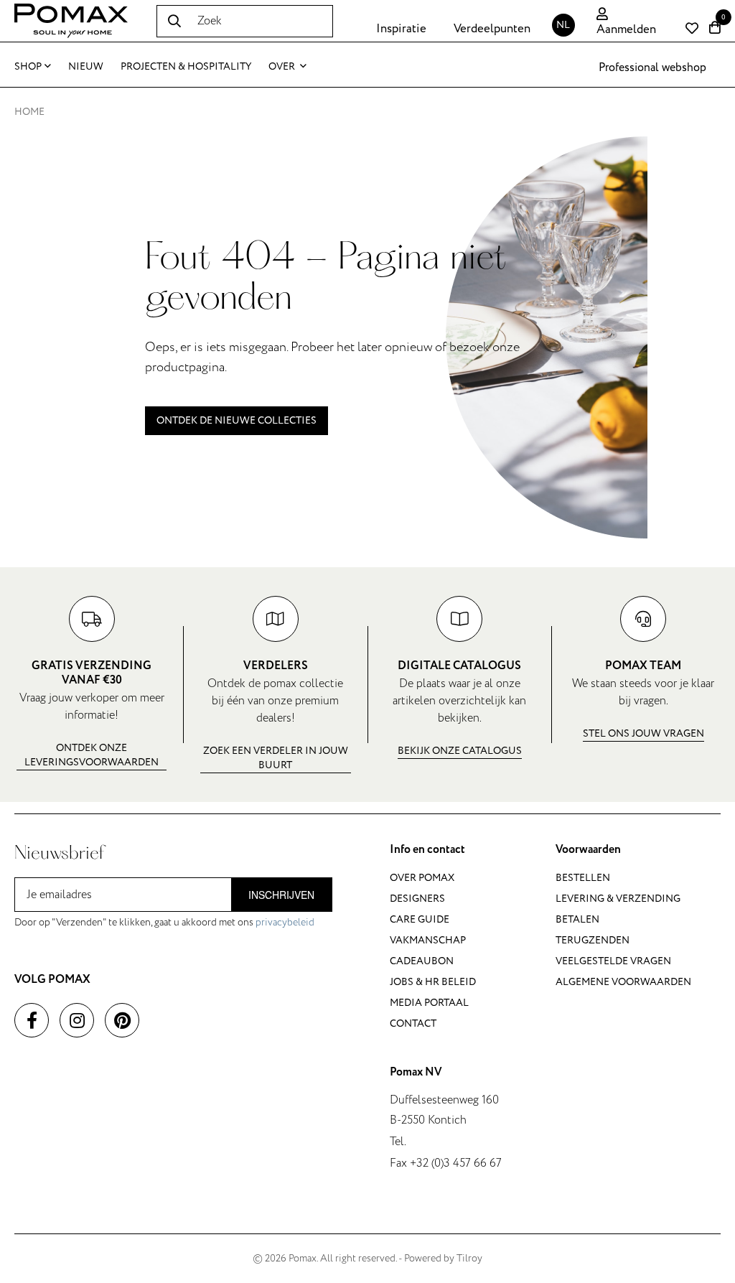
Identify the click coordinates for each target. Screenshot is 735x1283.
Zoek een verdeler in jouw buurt (275, 758)
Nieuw (85, 66)
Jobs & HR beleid (433, 982)
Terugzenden (592, 940)
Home (29, 111)
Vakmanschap (428, 940)
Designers (417, 898)
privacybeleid (285, 922)
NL (563, 25)
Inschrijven (281, 894)
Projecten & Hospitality (186, 66)
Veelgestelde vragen (613, 961)
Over (282, 66)
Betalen (577, 919)
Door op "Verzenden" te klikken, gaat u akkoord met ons (164, 922)
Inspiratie (401, 28)
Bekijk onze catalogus (460, 750)
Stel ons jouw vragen (643, 733)
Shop (28, 66)
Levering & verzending (618, 898)
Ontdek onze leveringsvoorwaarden (91, 755)
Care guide (419, 919)
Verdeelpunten (492, 28)
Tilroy (469, 1258)
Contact (413, 1023)
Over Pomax (422, 878)
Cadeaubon (422, 961)
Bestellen (583, 878)
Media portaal (429, 1002)
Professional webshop (652, 67)
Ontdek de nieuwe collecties (236, 420)
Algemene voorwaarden (623, 982)
